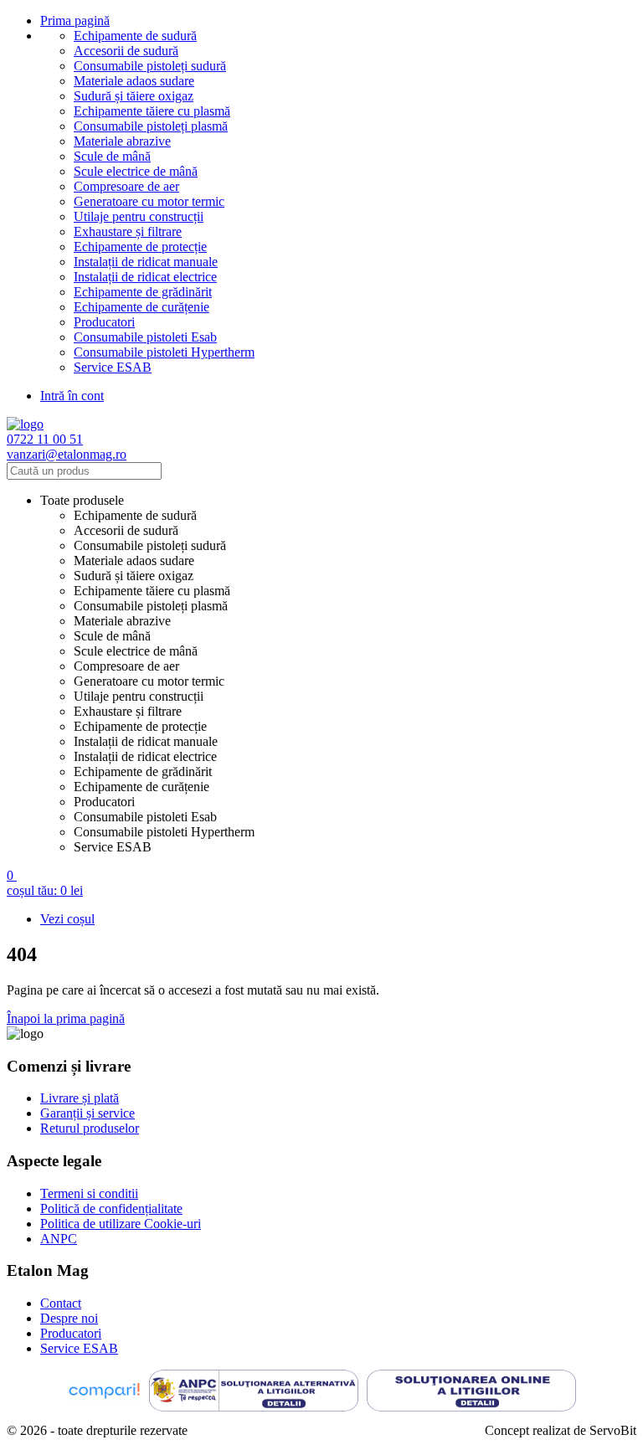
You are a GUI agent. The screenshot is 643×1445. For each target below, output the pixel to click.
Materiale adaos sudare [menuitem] (134, 560)
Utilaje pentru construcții (138, 216)
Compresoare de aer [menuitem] (126, 666)
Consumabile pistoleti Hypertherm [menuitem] (164, 832)
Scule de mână (112, 156)
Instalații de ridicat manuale (146, 262)
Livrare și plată (79, 1098)
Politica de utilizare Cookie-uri (120, 1223)
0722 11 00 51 (45, 439)
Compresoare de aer (126, 186)
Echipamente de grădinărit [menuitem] (143, 771)
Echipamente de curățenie (141, 307)
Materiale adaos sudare (134, 81)
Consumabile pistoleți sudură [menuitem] (150, 545)
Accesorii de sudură (126, 51)
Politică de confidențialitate (111, 1208)
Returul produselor (89, 1128)
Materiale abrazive (122, 141)
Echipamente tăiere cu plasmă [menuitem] (152, 591)
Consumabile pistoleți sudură (150, 66)
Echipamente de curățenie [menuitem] (141, 786)
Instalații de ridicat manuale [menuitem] (146, 741)
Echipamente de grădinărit (143, 292)
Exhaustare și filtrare (128, 231)
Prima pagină (75, 20)
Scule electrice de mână (136, 171)
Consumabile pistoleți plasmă (151, 126)
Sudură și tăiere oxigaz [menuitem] (133, 575)
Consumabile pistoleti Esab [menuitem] (145, 817)
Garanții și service (87, 1113)
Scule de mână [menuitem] (112, 636)
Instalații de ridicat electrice (145, 277)
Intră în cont (72, 395)
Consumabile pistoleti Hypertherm (164, 352)
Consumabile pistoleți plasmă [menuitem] (151, 606)
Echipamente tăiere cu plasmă (152, 111)
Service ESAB (113, 367)
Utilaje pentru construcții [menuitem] (138, 696)
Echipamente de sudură (135, 35)
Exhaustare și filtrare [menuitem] (128, 711)
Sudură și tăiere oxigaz (133, 96)
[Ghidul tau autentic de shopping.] (104, 1392)
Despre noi (69, 1318)
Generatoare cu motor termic (149, 201)
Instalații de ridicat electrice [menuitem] (145, 756)
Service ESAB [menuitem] (113, 847)
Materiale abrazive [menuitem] (122, 621)
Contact (60, 1303)
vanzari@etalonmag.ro (66, 454)
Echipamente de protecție (140, 246)
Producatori (104, 322)
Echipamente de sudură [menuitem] (135, 515)
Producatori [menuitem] (104, 801)
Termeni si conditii (89, 1193)
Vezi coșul (67, 919)
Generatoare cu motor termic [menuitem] (149, 681)
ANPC (58, 1239)
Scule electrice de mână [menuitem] (136, 651)
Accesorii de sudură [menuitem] (126, 530)
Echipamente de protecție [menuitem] (140, 726)
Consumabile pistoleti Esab (145, 337)
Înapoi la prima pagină (66, 1018)
